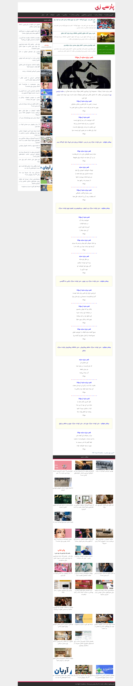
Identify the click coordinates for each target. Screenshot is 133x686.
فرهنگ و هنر (98, 15)
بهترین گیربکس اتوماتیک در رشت (104, 471)
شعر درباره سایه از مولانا (84, 57)
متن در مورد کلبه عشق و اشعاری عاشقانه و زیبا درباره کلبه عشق (78, 33)
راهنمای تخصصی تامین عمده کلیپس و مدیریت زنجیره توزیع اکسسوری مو (104, 676)
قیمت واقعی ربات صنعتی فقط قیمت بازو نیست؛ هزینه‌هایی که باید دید (63, 676)
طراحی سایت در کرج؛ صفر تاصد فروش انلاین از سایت (63, 506)
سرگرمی (65, 15)
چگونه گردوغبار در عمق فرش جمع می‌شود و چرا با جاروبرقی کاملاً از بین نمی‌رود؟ (104, 541)
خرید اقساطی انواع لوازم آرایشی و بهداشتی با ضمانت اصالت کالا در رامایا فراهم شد (83, 592)
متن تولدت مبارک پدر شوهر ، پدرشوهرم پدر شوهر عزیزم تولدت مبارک (79, 208)
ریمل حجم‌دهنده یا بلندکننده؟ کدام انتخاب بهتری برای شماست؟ (62, 540)
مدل (43, 15)
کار (47, 15)
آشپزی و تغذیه (109, 15)
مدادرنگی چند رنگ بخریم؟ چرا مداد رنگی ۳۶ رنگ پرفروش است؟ (83, 676)
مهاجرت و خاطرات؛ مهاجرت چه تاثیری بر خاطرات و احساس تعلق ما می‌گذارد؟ (63, 608)
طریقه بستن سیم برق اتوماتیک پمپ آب (63, 522)
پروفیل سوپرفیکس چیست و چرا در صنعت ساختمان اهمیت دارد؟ (84, 574)
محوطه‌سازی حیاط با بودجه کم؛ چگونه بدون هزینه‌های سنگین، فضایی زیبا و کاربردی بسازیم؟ (104, 592)
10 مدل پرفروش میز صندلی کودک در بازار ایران (62, 574)
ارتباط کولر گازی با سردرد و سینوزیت (83, 624)
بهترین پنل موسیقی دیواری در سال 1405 (63, 591)
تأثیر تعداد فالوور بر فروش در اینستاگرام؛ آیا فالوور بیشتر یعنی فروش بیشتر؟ (84, 540)
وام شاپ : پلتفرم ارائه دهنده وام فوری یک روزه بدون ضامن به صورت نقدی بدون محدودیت (62, 558)
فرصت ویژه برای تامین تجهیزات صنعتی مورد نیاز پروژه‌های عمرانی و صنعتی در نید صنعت (104, 626)
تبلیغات (52, 15)
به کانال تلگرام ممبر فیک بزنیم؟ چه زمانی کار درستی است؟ (104, 574)
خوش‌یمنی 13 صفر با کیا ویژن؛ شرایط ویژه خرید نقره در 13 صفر (63, 472)
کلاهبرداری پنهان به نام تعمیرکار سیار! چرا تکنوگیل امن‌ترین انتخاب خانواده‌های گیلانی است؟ (83, 473)
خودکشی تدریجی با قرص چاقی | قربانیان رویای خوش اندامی (62, 625)
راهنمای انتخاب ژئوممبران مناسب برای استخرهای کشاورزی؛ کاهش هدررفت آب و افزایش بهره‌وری (84, 643)
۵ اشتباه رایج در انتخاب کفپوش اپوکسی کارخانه (63, 489)
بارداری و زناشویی (86, 15)
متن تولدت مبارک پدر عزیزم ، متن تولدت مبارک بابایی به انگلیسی (79, 281)
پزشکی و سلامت (74, 15)
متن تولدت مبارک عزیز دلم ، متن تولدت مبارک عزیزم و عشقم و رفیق (79, 423)
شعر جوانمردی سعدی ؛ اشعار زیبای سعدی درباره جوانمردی (79, 45)
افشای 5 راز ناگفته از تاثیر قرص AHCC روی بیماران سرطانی (63, 642)
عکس (58, 15)
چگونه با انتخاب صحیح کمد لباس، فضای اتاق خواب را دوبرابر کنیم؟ (63, 659)
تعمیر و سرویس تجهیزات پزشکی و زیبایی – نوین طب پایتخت (83, 557)
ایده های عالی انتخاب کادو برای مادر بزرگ (104, 506)
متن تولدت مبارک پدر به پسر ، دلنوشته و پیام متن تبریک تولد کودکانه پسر (79, 142)
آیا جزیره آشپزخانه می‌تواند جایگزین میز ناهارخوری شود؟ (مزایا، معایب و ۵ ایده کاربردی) (83, 507)
